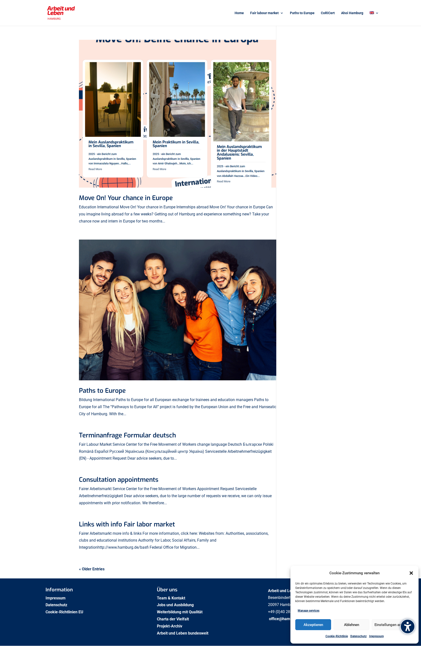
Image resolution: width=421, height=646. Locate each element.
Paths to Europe (102, 390)
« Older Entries (92, 569)
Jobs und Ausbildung (176, 605)
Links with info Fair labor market (127, 524)
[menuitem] (374, 18)
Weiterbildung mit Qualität (180, 612)
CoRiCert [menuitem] (328, 13)
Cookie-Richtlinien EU (65, 612)
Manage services (308, 610)
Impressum (376, 636)
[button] (411, 573)
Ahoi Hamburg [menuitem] (352, 13)
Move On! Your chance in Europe (126, 198)
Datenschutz (358, 636)
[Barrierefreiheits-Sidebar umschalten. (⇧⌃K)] (407, 626)
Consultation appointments (118, 479)
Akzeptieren (313, 625)
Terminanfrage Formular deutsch (127, 435)
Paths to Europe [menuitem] (302, 13)
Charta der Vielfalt (173, 619)
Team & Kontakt (171, 598)
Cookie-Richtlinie (336, 636)
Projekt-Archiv (169, 626)
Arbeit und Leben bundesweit (182, 633)
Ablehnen (351, 625)
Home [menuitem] (239, 13)
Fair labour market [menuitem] (264, 13)
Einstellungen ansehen (392, 625)
